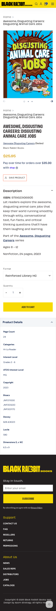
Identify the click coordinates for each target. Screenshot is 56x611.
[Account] (41, 3)
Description (12, 191)
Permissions (10, 546)
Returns (8, 540)
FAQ (5, 529)
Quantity (8, 286)
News (6, 563)
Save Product (16, 177)
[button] (28, 322)
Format (7, 269)
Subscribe (28, 498)
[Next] (51, 101)
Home (7, 16)
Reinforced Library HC (21, 275)
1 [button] (24, 101)
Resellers (9, 534)
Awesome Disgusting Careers (19, 143)
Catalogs (9, 585)
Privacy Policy (36, 507)
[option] (28, 64)
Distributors (11, 574)
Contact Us (10, 523)
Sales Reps (9, 568)
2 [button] (28, 101)
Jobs (6, 579)
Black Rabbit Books (13, 148)
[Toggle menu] (51, 4)
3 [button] (32, 101)
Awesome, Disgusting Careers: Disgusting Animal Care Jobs (23, 22)
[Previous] (4, 101)
